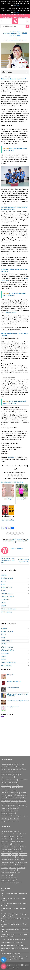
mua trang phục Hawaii (20, 846)
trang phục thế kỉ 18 (6, 787)
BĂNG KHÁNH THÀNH (7, 596)
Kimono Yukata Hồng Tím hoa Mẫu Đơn (11, 772)
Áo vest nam (4, 818)
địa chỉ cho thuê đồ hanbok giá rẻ (9, 877)
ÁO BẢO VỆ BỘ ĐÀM (7, 578)
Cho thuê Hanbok (6, 833)
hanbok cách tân (20, 841)
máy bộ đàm (11, 457)
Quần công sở (17, 849)
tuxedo (17, 792)
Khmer (24, 769)
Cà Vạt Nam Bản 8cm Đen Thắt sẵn (10, 764)
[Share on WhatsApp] (7, 533)
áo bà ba (17, 859)
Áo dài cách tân (14, 808)
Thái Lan (12, 777)
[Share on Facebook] (10, 533)
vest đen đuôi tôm (6, 800)
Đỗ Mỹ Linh (14, 870)
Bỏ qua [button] (17, 5)
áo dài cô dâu (13, 862)
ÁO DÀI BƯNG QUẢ (6, 587)
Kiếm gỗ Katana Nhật (6, 774)
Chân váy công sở (6, 841)
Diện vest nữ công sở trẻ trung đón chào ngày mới (14, 910)
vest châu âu (23, 792)
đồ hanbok (19, 882)
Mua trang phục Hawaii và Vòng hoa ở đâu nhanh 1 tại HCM (14, 930)
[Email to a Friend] (16, 533)
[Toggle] (28, 575)
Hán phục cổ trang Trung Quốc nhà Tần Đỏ (11, 769)
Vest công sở (15, 854)
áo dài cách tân (5, 862)
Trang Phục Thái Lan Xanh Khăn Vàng (10, 785)
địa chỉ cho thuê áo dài (7, 875)
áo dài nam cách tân (22, 862)
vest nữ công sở (23, 854)
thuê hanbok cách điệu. (7, 852)
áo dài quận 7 (5, 867)
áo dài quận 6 (20, 864)
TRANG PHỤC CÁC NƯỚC (8, 609)
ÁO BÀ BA (4, 575)
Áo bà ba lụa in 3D (13, 805)
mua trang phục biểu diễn (7, 846)
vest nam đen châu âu (14, 797)
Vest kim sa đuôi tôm (21, 795)
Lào (20, 774)
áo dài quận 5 (12, 864)
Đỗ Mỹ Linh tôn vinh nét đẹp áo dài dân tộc (13, 939)
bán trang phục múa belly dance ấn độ (10, 831)
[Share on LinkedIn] (22, 533)
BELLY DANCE (5, 600)
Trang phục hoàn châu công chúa (9, 782)
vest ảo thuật (22, 800)
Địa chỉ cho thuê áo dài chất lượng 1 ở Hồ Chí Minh (13, 925)
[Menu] (2, 21)
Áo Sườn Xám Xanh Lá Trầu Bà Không (10, 815)
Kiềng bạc (15, 774)
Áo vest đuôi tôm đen (14, 818)
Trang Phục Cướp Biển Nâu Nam (9, 779)
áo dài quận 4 (5, 864)
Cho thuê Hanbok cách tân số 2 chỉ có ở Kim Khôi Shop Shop (15, 920)
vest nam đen (5, 797)
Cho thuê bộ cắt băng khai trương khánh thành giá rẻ (14, 894)
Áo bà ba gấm (19, 803)
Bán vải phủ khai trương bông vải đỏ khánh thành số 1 (8, 560)
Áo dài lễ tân (15, 810)
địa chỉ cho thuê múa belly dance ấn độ (11, 872)
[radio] (8, 475)
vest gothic (4, 795)
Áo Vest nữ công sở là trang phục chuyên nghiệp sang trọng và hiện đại (14, 915)
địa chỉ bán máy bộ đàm (14, 541)
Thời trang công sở (6, 854)
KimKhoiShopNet (22, 40)
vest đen (23, 797)
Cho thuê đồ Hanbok (6, 839)
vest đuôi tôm (15, 800)
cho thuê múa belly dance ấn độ (18, 833)
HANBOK (3, 603)
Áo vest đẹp (11, 859)
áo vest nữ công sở (6, 870)
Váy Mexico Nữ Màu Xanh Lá (8, 803)
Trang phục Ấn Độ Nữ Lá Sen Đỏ (9, 790)
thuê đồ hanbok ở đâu (19, 852)
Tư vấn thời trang (15, 31)
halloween (21, 764)
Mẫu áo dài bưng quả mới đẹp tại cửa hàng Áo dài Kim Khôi (14, 899)
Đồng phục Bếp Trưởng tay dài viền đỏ (10, 821)
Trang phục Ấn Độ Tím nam (8, 792)
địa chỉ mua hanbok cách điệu (8, 882)
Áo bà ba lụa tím (22, 805)
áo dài (22, 859)
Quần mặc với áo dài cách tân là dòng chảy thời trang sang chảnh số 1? (14, 935)
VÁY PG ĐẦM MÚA (6, 612)
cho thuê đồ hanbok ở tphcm (19, 839)
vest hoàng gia (11, 795)
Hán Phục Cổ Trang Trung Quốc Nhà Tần (11, 766)
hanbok (13, 841)
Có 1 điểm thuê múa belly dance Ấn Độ (12, 942)
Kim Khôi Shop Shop (6, 844)
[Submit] (27, 26)
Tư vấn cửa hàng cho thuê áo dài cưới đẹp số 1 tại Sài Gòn (14, 904)
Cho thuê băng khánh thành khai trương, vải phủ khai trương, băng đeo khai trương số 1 (14, 958)
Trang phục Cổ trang (22, 779)
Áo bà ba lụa (4, 805)
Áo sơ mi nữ (19, 857)
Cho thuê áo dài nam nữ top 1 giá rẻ (11, 953)
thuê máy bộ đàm (11, 312)
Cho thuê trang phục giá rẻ (8, 836)
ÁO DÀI (3, 584)
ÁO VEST (3, 590)
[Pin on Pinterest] (19, 533)
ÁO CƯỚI (3, 581)
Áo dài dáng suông (6, 810)
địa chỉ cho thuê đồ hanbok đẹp (9, 880)
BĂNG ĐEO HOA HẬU (7, 593)
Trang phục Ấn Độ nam (17, 787)
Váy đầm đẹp (5, 857)
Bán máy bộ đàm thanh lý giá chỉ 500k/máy (13, 945)
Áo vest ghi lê (23, 815)
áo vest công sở (21, 867)
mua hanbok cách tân (17, 844)
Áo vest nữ (4, 859)
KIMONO (3, 606)
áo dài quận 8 (12, 867)
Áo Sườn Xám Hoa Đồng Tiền (8, 813)
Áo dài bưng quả (5, 808)
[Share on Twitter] (13, 533)
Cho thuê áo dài (18, 836)
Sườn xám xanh (5, 777)
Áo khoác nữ (12, 857)
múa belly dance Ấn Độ (7, 849)
